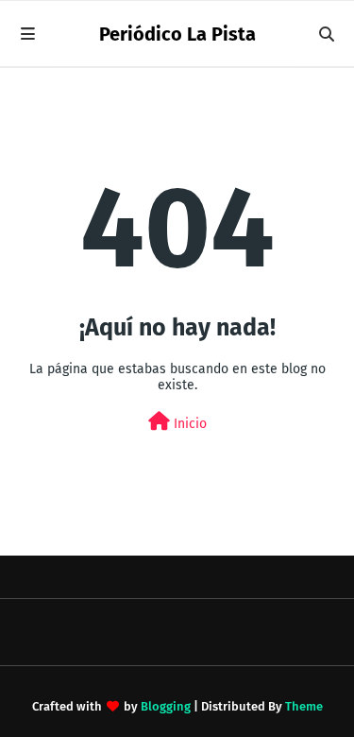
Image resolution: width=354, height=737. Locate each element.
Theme (304, 706)
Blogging (166, 706)
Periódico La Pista (177, 34)
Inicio (188, 424)
